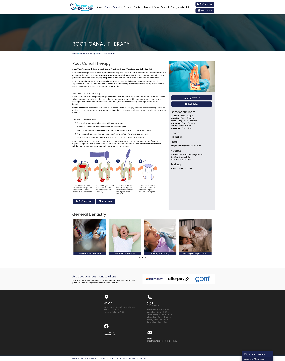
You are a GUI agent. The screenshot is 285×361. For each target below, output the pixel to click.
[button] (139, 258)
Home (75, 53)
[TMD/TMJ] (202, 237)
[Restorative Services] (96, 237)
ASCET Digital (140, 358)
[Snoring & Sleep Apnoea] (167, 237)
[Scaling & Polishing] (131, 237)
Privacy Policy (121, 358)
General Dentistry (87, 53)
